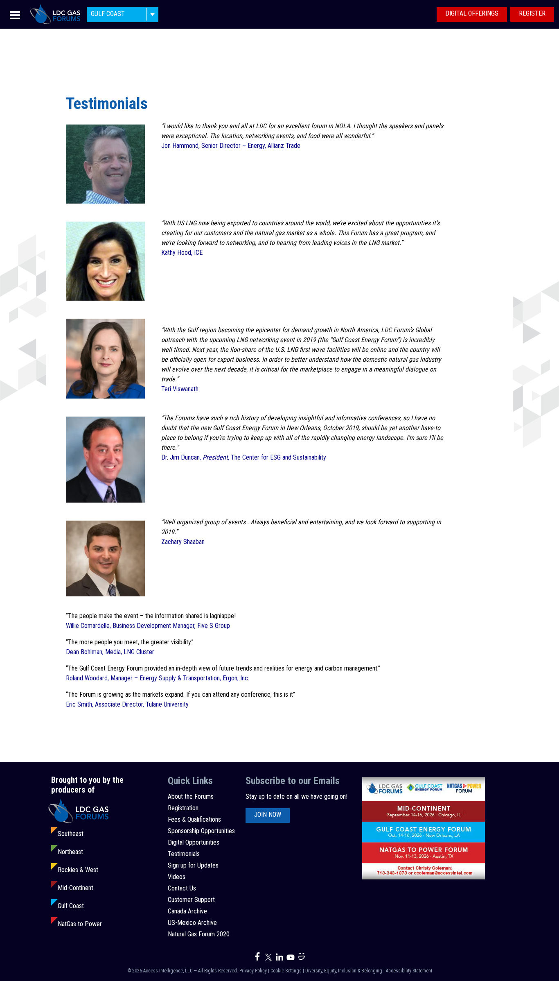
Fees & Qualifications (194, 819)
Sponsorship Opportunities (201, 831)
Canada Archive (187, 911)
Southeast (70, 834)
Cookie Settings (286, 971)
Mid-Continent (75, 888)
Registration (183, 808)
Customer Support (191, 900)
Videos (176, 877)
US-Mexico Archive (192, 923)
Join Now (267, 814)
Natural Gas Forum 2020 (199, 934)
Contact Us (182, 888)
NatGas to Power (80, 924)
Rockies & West (78, 870)
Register (532, 13)
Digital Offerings (471, 13)
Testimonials (184, 854)
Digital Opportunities (193, 842)
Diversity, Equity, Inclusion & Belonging (343, 971)
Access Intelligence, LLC (167, 971)
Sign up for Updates (193, 865)
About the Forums (191, 796)
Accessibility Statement (409, 971)
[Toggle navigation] (15, 15)
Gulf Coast (71, 906)
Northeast (70, 852)
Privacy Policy (253, 971)
